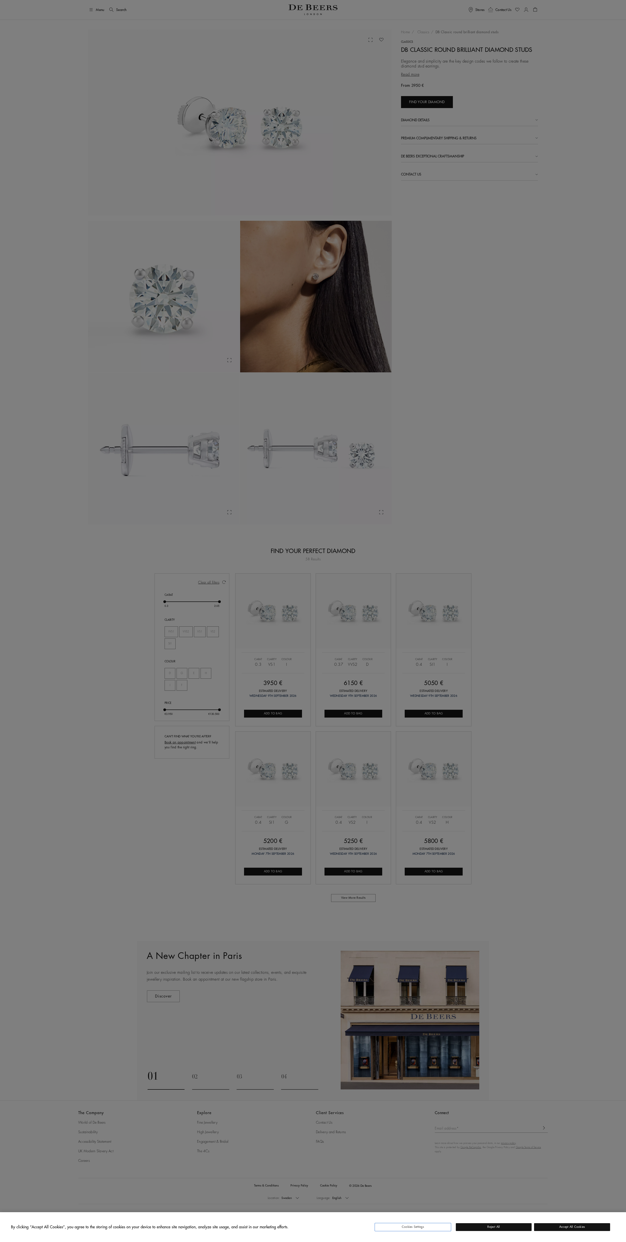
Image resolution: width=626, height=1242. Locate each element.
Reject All (493, 1226)
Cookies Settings (413, 1226)
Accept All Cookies (572, 1226)
